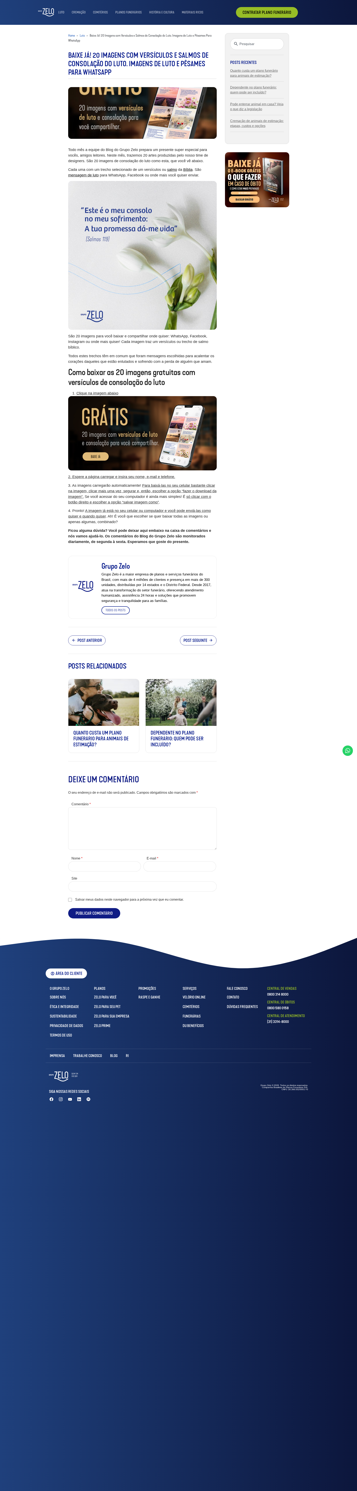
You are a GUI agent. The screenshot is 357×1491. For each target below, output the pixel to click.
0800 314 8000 (277, 994)
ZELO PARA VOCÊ (105, 997)
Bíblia (188, 170)
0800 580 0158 (278, 1008)
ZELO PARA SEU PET (107, 1006)
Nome (76, 858)
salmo (172, 170)
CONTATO (233, 997)
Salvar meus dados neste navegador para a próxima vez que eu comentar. (129, 899)
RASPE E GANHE (149, 997)
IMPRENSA (57, 1056)
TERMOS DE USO (61, 1035)
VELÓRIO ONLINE (194, 997)
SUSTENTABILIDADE (63, 1016)
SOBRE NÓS (58, 997)
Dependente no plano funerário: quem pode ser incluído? (177, 739)
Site (74, 878)
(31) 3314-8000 (278, 1021)
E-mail (152, 858)
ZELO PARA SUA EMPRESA (111, 1016)
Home (71, 35)
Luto (61, 12)
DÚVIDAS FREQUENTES (242, 1006)
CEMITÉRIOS (191, 1006)
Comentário (81, 804)
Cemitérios (100, 12)
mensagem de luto (83, 175)
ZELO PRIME (102, 1026)
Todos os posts (116, 610)
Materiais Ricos (192, 12)
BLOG (114, 1056)
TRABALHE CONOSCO (87, 1056)
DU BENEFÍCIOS (193, 1026)
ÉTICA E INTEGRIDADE (64, 1006)
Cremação (79, 12)
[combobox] (257, 44)
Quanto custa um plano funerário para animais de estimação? (101, 739)
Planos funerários (128, 12)
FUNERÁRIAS (192, 1016)
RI (127, 1056)
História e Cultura (161, 12)
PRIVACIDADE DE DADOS (66, 1026)
